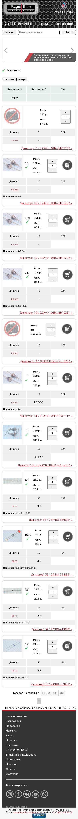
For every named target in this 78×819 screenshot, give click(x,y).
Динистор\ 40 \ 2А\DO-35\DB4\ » (51, 684)
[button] (5, 50)
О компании (13, 759)
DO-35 (14, 506)
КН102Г (14, 353)
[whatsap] (44, 794)
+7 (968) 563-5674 (62, 812)
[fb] (18, 794)
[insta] (10, 794)
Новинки (11, 730)
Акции (9, 735)
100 (55, 693)
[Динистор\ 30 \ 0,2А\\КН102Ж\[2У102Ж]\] (12, 433)
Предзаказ (13, 726)
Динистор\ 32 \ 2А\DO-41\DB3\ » (51, 629)
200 (62, 693)
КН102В (14, 190)
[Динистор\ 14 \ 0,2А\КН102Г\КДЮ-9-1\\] (12, 378)
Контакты (12, 745)
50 (49, 693)
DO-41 (14, 616)
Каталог (9, 32)
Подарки (11, 740)
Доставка (12, 774)
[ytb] (35, 794)
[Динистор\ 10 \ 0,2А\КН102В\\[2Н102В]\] (12, 165)
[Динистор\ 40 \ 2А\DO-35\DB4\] (12, 646)
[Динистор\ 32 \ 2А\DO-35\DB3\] (12, 537)
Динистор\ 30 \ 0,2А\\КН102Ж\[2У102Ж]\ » (45, 465)
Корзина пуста (64, 11)
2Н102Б (14, 141)
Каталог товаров (16, 716)
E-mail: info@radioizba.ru (21, 754)
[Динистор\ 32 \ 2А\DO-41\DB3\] (12, 591)
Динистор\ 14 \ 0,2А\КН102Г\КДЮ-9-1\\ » (46, 416)
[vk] (27, 794)
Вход (44, 23)
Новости (11, 764)
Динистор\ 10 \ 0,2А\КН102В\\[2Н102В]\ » (46, 203)
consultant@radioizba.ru (26, 812)
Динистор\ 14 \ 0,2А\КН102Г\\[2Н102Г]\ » (46, 361)
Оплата (10, 769)
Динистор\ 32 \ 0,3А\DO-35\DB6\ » (50, 520)
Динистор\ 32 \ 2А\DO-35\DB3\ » (51, 574)
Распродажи (14, 721)
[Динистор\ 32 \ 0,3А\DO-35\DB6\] (12, 482)
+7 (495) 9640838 (17, 23)
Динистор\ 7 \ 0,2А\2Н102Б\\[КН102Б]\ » (46, 148)
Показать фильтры (15, 79)
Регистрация (64, 23)
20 (43, 693)
